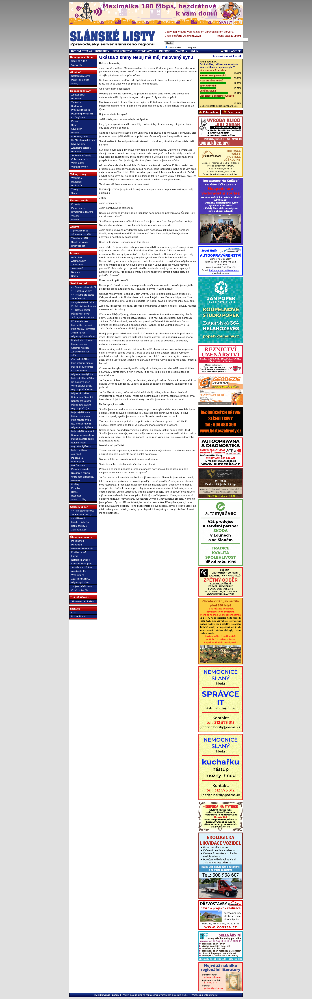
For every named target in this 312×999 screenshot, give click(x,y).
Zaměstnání (77, 264)
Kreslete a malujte (80, 469)
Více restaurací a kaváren (213, 70)
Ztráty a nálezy (78, 261)
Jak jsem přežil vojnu (81, 586)
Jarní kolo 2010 (78, 529)
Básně (74, 492)
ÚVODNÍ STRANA (81, 51)
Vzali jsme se (77, 575)
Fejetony (75, 480)
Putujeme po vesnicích (82, 113)
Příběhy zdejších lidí (81, 110)
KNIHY (194, 51)
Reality (74, 276)
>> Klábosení (78, 298)
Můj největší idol (79, 344)
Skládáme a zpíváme (81, 567)
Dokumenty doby (79, 136)
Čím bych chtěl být (80, 359)
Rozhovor (76, 496)
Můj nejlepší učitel (80, 582)
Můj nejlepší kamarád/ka (83, 336)
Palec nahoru (77, 541)
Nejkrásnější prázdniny (82, 435)
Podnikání (76, 151)
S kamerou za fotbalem (82, 601)
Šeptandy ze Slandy (81, 155)
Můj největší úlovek (80, 314)
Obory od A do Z (79, 61)
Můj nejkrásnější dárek (82, 439)
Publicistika (77, 98)
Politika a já (77, 458)
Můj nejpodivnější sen (82, 427)
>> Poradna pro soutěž (82, 295)
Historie (75, 132)
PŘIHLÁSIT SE (232, 51)
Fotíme (74, 556)
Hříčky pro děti (78, 246)
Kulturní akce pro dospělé (213, 75)
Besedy (75, 219)
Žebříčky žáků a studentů (83, 306)
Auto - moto (77, 257)
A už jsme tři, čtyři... (80, 579)
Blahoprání (76, 182)
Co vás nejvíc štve (80, 590)
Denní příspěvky (79, 526)
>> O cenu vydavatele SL (83, 287)
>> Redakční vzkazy (81, 291)
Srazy (74, 193)
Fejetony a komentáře (82, 548)
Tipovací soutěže (79, 230)
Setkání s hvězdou (80, 348)
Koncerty (75, 204)
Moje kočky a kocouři (81, 325)
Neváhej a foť (78, 461)
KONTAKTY (102, 51)
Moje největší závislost (82, 389)
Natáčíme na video (80, 560)
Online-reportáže (79, 159)
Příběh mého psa (79, 321)
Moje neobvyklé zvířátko (83, 329)
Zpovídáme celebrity (81, 148)
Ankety (74, 83)
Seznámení (77, 268)
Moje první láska (79, 450)
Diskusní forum (78, 616)
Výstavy (75, 215)
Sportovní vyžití (208, 85)
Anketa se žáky (78, 499)
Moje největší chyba (81, 420)
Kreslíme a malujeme (81, 563)
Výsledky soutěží (79, 238)
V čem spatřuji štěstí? (81, 386)
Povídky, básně (78, 552)
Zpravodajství (77, 95)
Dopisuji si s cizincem (81, 340)
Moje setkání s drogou (82, 363)
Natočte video (78, 465)
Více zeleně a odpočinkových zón (217, 96)
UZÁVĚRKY (180, 51)
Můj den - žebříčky (80, 522)
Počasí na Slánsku (80, 80)
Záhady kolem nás (80, 351)
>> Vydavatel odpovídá (82, 302)
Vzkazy (74, 189)
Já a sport (76, 454)
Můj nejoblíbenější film (82, 374)
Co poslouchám (79, 370)
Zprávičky (76, 102)
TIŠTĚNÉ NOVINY (145, 51)
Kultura (74, 121)
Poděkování (77, 185)
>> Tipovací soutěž (80, 310)
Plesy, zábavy (78, 208)
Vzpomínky (76, 178)
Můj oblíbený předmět (82, 367)
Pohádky (75, 488)
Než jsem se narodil (81, 423)
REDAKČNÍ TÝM (122, 51)
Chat (73, 612)
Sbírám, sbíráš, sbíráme (82, 317)
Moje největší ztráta (80, 412)
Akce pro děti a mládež (211, 80)
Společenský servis (80, 76)
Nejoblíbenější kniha (81, 446)
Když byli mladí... (79, 144)
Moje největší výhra (80, 408)
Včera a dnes (77, 163)
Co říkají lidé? (78, 117)
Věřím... (75, 355)
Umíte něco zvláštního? (82, 477)
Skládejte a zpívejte (80, 473)
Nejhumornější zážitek (82, 397)
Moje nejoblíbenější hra (82, 378)
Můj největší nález (80, 393)
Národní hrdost (78, 442)
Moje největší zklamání (82, 431)
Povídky (75, 484)
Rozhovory (76, 106)
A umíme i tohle (78, 571)
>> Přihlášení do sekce (82, 511)
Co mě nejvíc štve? (80, 382)
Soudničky (76, 129)
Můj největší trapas (80, 416)
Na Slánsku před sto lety (83, 140)
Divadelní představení (82, 212)
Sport (74, 125)
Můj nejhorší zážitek (81, 405)
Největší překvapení (81, 401)
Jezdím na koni (78, 332)
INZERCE (164, 51)
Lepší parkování (208, 91)
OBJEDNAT (77, 65)
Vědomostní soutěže (81, 234)
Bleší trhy (75, 272)
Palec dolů (76, 544)
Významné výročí (79, 167)
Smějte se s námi (79, 242)
